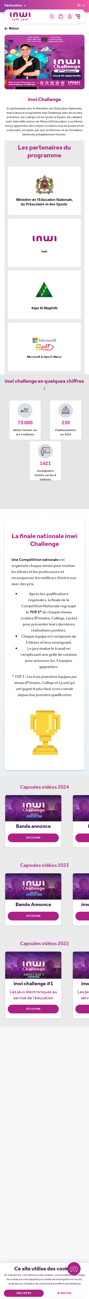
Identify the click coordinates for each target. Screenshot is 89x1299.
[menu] (77, 16)
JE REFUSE (64, 1293)
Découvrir (33, 1008)
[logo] (20, 16)
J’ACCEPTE (23, 1293)
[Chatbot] (74, 1269)
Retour (14, 28)
